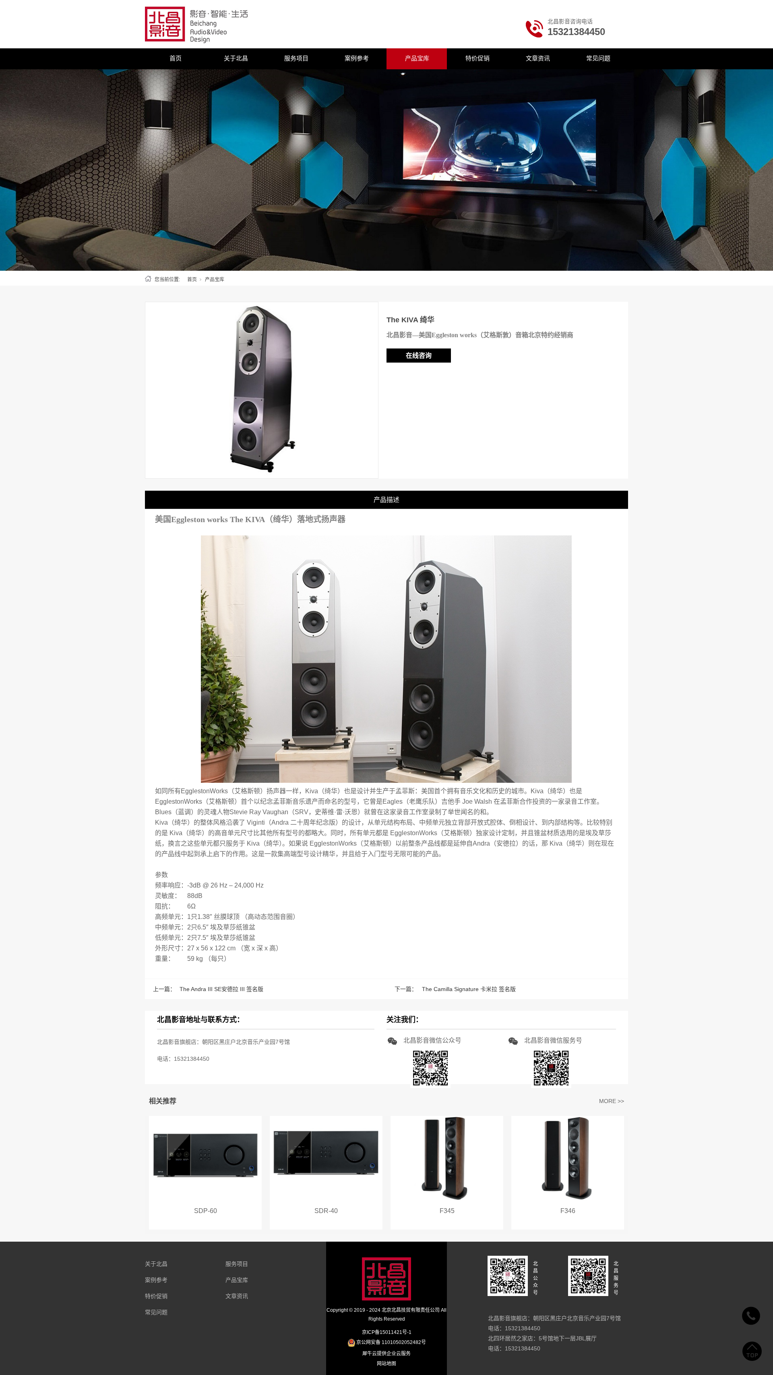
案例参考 (357, 58)
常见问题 (598, 58)
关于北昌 (236, 58)
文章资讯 (538, 58)
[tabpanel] (386, 170)
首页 (175, 58)
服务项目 (296, 58)
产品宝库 (417, 58)
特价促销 (477, 58)
